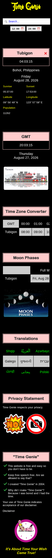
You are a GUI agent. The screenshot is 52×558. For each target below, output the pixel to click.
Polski (44, 372)
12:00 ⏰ (18, 29)
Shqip (10, 351)
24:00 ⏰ (34, 29)
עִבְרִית (44, 361)
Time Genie (26, 7)
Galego (10, 361)
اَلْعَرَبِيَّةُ (25, 351)
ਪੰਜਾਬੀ (10, 372)
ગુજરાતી (25, 361)
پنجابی (25, 372)
